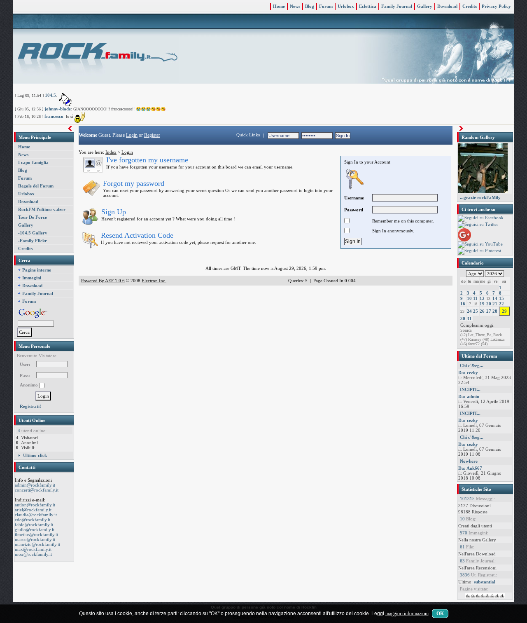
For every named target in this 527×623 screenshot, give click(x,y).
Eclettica (367, 6)
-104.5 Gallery (32, 232)
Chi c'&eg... (471, 365)
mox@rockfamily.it (33, 554)
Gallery (424, 6)
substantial (484, 581)
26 (482, 311)
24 (469, 311)
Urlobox (346, 6)
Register (152, 135)
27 (488, 311)
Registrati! (30, 406)
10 (469, 298)
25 (475, 311)
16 (462, 303)
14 (494, 298)
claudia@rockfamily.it (36, 514)
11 (475, 298)
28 (494, 311)
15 (501, 298)
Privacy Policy (496, 6)
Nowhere (469, 461)
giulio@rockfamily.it (34, 529)
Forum (326, 6)
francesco (53, 116)
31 (469, 318)
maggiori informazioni (407, 613)
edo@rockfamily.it (32, 519)
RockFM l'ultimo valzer (41, 209)
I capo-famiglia (33, 162)
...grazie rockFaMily (480, 197)
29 (504, 311)
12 (482, 298)
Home (279, 6)
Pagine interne (36, 269)
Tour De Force (32, 217)
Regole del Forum (36, 185)
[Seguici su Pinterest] (479, 250)
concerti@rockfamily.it (36, 489)
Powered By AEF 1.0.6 (103, 280)
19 (482, 303)
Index (111, 152)
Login (132, 135)
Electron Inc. (154, 280)
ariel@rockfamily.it (33, 509)
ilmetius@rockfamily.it (36, 534)
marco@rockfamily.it (35, 539)
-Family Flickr (32, 240)
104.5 (50, 95)
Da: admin (468, 396)
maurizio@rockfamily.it (37, 544)
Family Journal (396, 6)
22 (501, 303)
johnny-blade (57, 108)
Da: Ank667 (470, 468)
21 (494, 303)
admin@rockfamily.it (35, 484)
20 (488, 303)
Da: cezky (468, 372)
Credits (469, 6)
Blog (309, 6)
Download (447, 6)
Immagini (31, 277)
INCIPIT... (470, 389)
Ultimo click (35, 455)
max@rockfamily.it (33, 549)
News (295, 6)
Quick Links (248, 134)
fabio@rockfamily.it (34, 524)
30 (462, 318)
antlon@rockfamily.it (35, 504)
